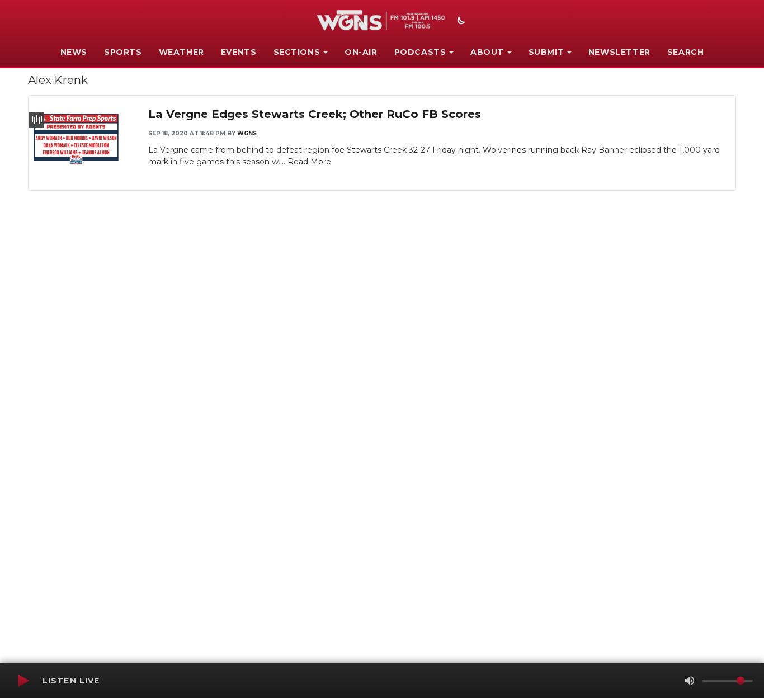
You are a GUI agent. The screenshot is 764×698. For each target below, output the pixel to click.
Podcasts (420, 52)
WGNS (247, 133)
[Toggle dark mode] (460, 22)
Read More (309, 162)
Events (239, 52)
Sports (123, 52)
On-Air (361, 52)
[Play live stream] (23, 680)
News (73, 52)
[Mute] (689, 680)
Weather (181, 52)
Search (685, 52)
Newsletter (619, 52)
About (487, 52)
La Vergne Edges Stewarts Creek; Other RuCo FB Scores (314, 114)
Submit (546, 52)
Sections (296, 52)
